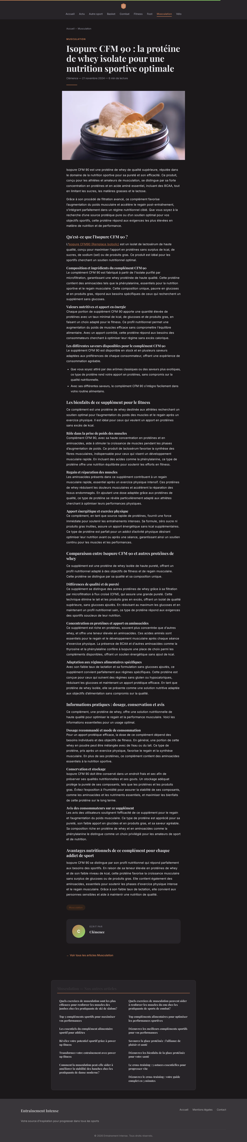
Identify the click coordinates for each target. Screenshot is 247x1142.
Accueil (70, 13)
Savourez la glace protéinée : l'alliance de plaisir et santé (155, 1042)
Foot (149, 13)
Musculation (164, 13)
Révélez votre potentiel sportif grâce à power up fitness (87, 1042)
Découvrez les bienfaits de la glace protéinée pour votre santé (157, 1054)
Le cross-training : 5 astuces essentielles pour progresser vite (157, 1066)
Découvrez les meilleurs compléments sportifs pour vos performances (158, 1030)
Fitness (138, 13)
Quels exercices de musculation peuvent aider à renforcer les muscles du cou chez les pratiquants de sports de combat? (158, 1004)
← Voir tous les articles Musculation (89, 955)
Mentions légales (202, 1109)
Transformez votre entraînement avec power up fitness (87, 1054)
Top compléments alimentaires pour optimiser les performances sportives (158, 1018)
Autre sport (96, 13)
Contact (221, 1109)
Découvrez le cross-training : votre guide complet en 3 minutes (154, 1078)
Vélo (179, 13)
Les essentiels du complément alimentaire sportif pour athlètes (86, 1030)
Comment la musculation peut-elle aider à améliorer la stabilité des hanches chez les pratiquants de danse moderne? (86, 1068)
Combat (124, 13)
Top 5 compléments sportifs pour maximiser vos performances (87, 1018)
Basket (111, 13)
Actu (82, 13)
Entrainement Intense (40, 1110)
